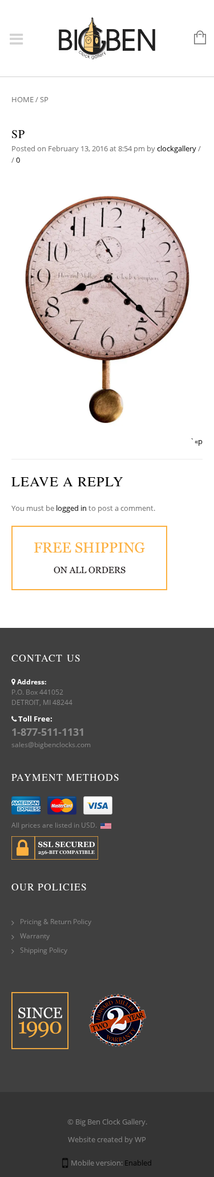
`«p (196, 441)
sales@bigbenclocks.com (51, 744)
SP (18, 134)
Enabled (138, 1163)
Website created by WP (107, 1139)
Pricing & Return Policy (55, 921)
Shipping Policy (43, 950)
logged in (71, 508)
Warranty (35, 936)
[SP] (107, 306)
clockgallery (176, 148)
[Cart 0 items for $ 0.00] (194, 38)
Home (22, 99)
